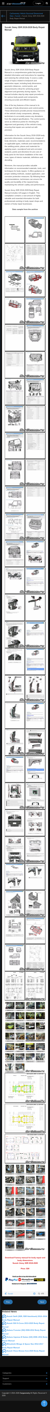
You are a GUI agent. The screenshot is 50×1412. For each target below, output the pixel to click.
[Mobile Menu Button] (3, 3)
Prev (8, 1302)
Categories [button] (7, 1373)
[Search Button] (47, 3)
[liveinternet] (42, 1400)
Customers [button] (7, 1384)
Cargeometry (25, 1393)
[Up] (44, 1403)
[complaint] (34, 1294)
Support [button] (6, 1378)
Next (42, 1302)
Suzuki (10, 1294)
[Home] (3, 16)
